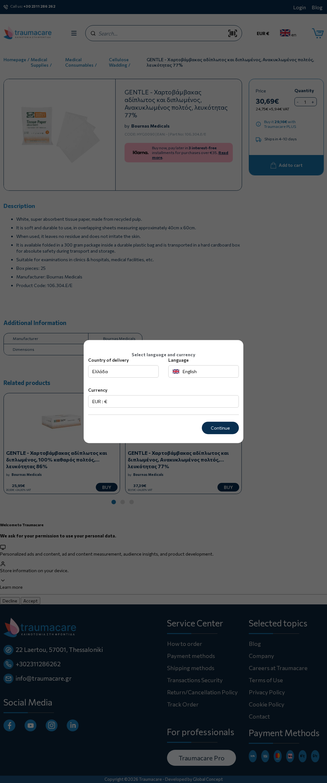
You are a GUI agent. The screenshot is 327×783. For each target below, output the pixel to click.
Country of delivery (108, 360)
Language (178, 360)
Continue (220, 428)
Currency (97, 390)
